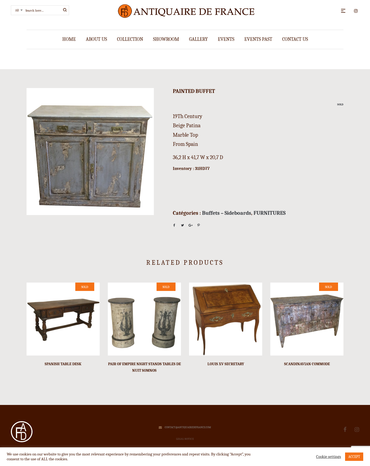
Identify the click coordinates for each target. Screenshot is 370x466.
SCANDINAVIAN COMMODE (307, 364)
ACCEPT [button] (354, 457)
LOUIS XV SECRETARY (225, 364)
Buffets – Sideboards (226, 213)
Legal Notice (185, 439)
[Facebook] (344, 430)
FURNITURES (269, 213)
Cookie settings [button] (328, 456)
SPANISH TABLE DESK (63, 364)
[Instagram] (357, 430)
